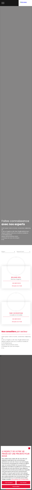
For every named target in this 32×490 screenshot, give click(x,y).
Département (20, 251)
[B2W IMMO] (25, 3)
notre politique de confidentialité (19, 479)
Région (3, 251)
